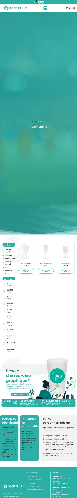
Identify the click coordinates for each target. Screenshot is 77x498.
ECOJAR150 (11, 343)
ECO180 (10, 310)
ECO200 (10, 297)
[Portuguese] (74, 8)
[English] (67, 8)
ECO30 (9, 316)
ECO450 (10, 323)
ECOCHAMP (11, 349)
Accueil (34, 121)
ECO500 (10, 290)
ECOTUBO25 (11, 336)
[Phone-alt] (39, 2)
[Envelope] (42, 2)
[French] (70, 8)
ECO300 (10, 283)
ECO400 (10, 303)
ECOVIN (10, 329)
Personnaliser (26, 271)
